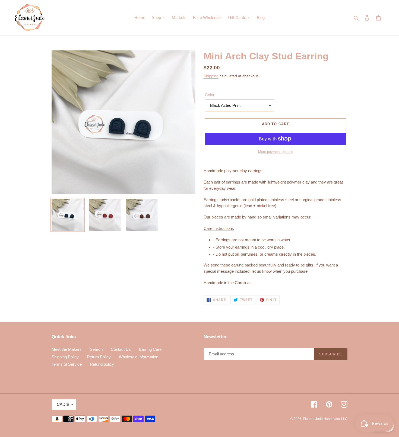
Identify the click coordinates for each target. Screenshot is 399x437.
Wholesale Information (138, 357)
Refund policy (102, 364)
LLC (344, 419)
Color (209, 94)
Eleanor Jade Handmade (321, 419)
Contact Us (121, 349)
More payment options (275, 152)
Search (96, 349)
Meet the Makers (67, 349)
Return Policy (99, 357)
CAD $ (63, 404)
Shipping (211, 76)
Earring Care (150, 349)
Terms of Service (67, 364)
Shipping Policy (65, 357)
